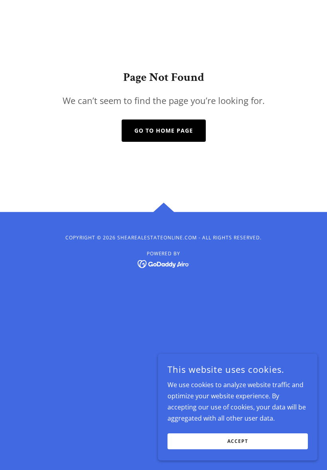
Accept (237, 441)
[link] (164, 263)
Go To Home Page (163, 130)
